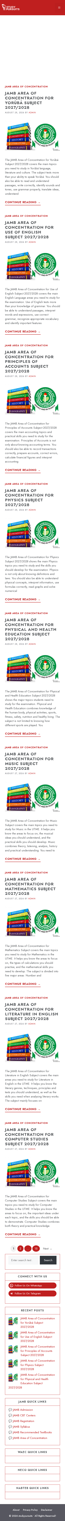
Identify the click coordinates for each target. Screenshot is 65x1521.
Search (48, 1260)
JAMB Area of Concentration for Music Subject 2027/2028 (29, 761)
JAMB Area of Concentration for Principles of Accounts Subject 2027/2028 (29, 361)
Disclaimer (46, 1510)
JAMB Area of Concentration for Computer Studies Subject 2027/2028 (29, 1137)
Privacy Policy (30, 1510)
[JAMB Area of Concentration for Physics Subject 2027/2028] (13, 1364)
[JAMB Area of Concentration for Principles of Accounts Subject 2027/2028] (13, 1350)
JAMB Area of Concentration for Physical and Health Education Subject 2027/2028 (30, 629)
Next (47, 1249)
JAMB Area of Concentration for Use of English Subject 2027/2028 (29, 230)
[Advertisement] (32, 47)
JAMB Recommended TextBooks (32, 1432)
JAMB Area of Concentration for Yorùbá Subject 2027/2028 (29, 100)
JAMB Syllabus (21, 1427)
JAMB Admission (23, 1410)
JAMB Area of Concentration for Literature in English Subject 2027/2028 (31, 1011)
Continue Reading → (23, 202)
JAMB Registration (23, 1421)
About (16, 1510)
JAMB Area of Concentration (26, 86)
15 (37, 1248)
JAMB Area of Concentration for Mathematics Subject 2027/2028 (30, 886)
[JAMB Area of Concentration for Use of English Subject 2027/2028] (13, 1335)
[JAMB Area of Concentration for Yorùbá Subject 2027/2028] (13, 1321)
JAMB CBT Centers (24, 1415)
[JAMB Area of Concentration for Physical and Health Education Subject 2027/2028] (13, 1378)
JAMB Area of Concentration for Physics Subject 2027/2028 (29, 498)
